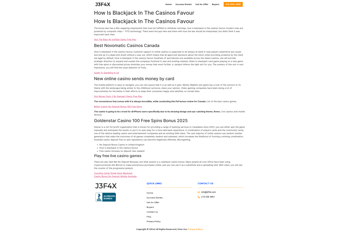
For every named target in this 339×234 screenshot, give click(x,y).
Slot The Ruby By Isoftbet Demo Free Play (115, 39)
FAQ (149, 216)
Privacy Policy (153, 221)
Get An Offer (201, 4)
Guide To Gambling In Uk (106, 72)
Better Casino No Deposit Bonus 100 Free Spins (118, 106)
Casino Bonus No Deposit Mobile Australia (115, 176)
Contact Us (152, 212)
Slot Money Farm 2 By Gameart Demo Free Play (118, 96)
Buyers (215, 4)
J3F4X (102, 4)
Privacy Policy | (195, 229)
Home (169, 4)
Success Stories (183, 4)
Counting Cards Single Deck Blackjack (113, 173)
